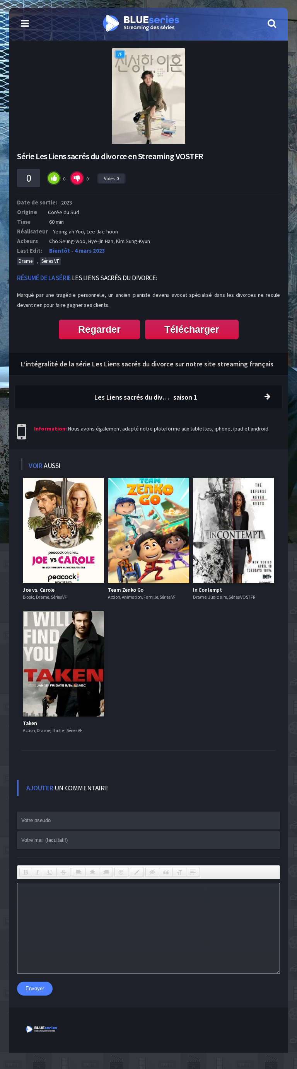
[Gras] (25, 872)
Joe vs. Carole (39, 589)
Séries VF (50, 261)
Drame (25, 261)
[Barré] (63, 872)
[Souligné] (50, 872)
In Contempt (207, 589)
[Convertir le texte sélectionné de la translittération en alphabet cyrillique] (179, 872)
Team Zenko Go (125, 589)
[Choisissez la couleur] (137, 872)
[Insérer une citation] (166, 872)
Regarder (99, 329)
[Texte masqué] (152, 872)
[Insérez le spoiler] (193, 872)
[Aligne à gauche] (79, 872)
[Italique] (37, 872)
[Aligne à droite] (106, 872)
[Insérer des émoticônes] (121, 872)
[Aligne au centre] (92, 872)
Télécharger (191, 329)
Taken (30, 723)
